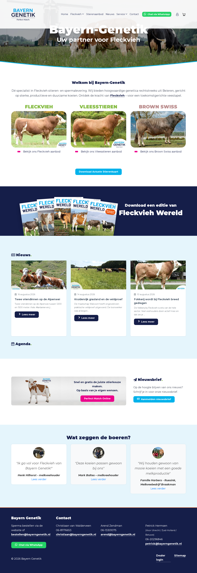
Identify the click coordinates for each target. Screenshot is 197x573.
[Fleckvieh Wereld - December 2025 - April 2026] (68, 217)
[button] (177, 14)
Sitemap (180, 555)
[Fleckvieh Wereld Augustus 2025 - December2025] (52, 218)
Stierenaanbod (94, 14)
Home (64, 14)
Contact (134, 14)
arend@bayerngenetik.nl (118, 534)
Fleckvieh (76, 14)
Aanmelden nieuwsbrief (156, 399)
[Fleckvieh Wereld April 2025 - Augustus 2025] (36, 221)
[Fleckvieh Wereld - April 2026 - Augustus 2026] (84, 219)
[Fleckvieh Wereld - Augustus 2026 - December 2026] (100, 221)
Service (121, 14)
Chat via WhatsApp (31, 545)
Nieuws (110, 14)
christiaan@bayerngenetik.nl (76, 534)
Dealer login (160, 557)
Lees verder (38, 479)
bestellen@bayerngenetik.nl (30, 534)
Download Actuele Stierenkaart (98, 171)
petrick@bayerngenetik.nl (163, 543)
